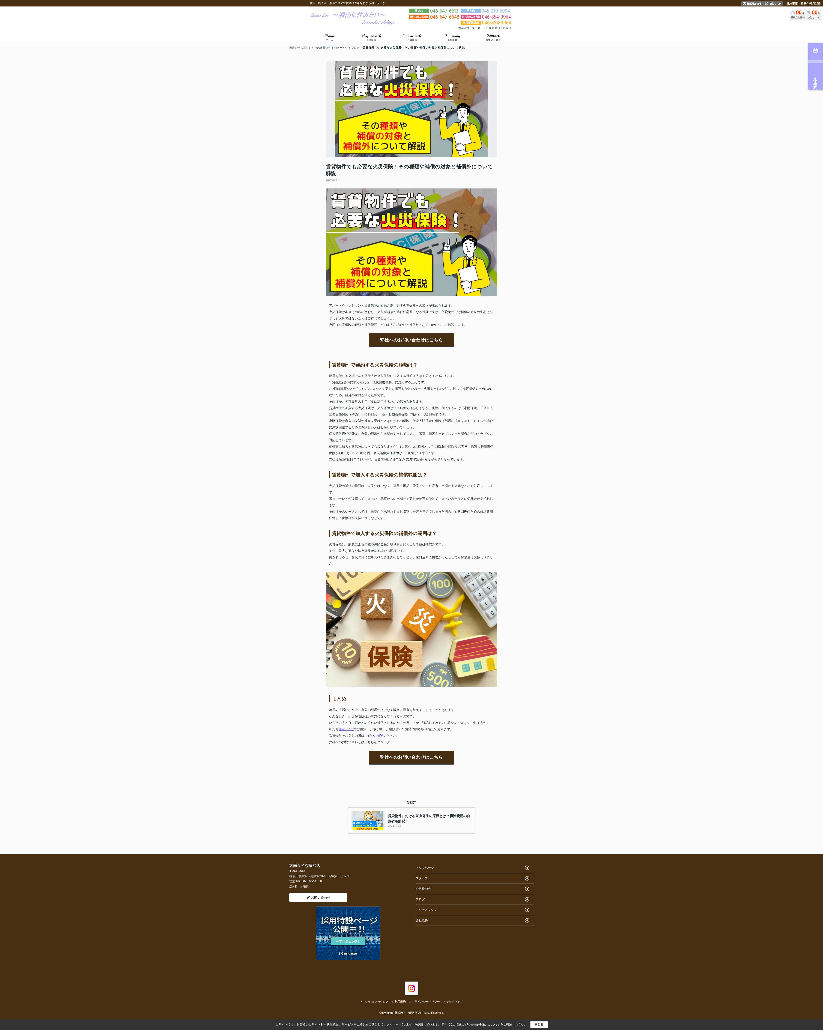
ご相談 (378, 735)
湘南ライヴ (346, 729)
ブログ (420, 899)
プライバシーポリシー (426, 1001)
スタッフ (422, 878)
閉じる (539, 1024)
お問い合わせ (320, 897)
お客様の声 (423, 888)
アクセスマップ (426, 909)
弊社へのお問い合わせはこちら (411, 339)
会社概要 (422, 920)
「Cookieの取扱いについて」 (483, 1024)
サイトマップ (454, 1001)
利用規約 (400, 1001)
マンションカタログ (375, 1001)
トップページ (425, 867)
